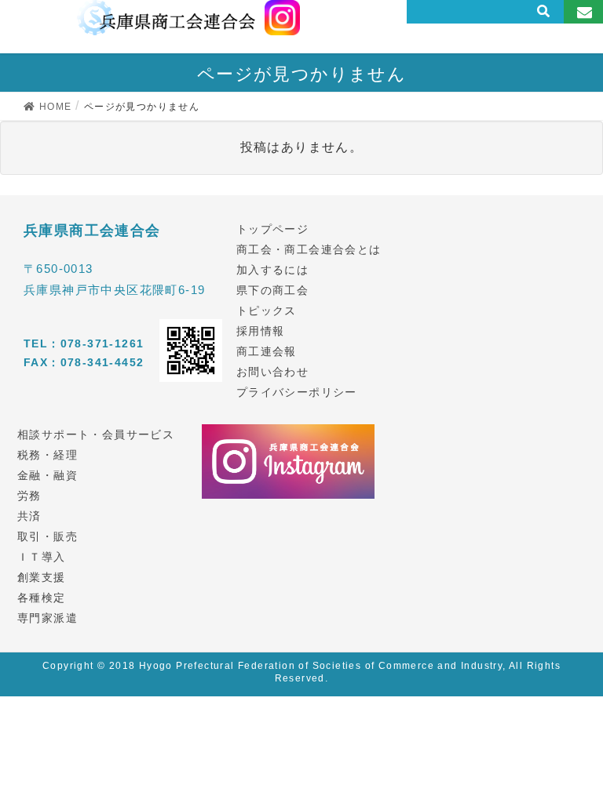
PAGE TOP (574, 764)
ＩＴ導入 (41, 556)
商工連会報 (266, 351)
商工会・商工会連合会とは (309, 249)
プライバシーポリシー (296, 392)
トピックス (266, 310)
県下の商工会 (272, 290)
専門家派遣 (47, 618)
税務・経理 (47, 455)
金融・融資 (47, 475)
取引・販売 (47, 536)
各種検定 (41, 597)
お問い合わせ (272, 371)
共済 (29, 516)
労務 (29, 495)
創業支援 (41, 577)
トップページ (272, 229)
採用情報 (260, 331)
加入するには (272, 269)
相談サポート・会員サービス (95, 434)
